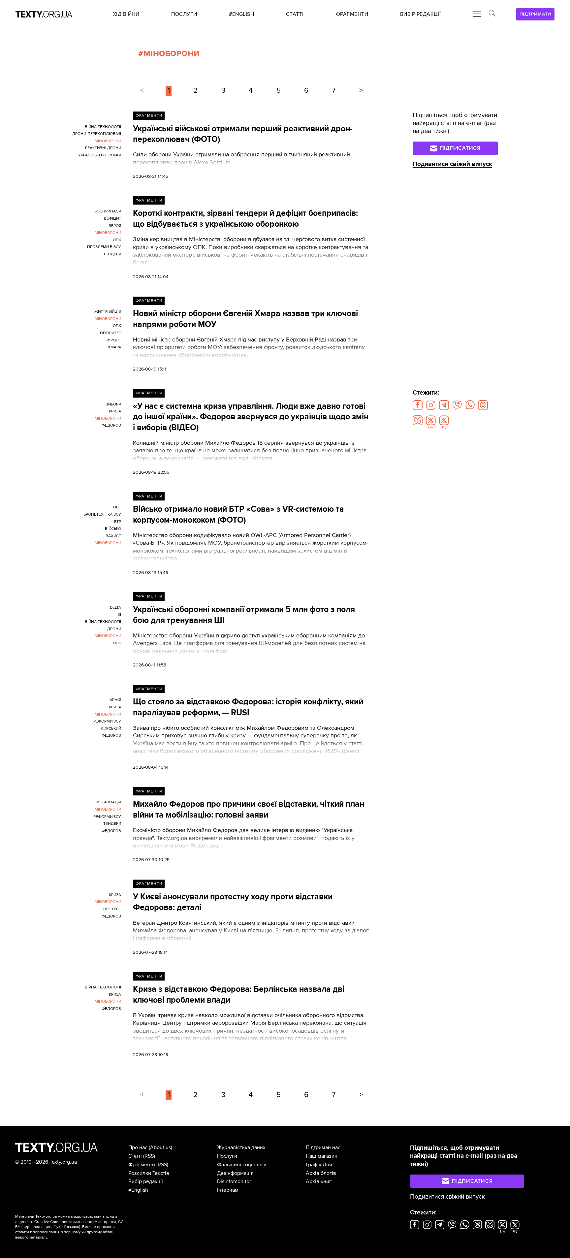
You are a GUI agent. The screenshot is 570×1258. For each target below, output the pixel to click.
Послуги (227, 1156)
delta (115, 607)
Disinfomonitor (234, 1181)
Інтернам (227, 1190)
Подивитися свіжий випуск (452, 164)
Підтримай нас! (324, 1147)
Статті (135, 1156)
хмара (114, 347)
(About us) (160, 1147)
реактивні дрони (103, 147)
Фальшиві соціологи (242, 1164)
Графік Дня (319, 1164)
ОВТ (117, 507)
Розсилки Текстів (148, 1173)
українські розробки (99, 155)
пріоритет (110, 333)
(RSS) (149, 1156)
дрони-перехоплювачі (96, 133)
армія (115, 699)
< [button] (142, 90)
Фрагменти (149, 115)
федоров (111, 425)
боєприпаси (107, 211)
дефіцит (112, 218)
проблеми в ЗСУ (104, 246)
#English (138, 1190)
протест (112, 909)
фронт (114, 340)
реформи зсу (107, 721)
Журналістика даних (241, 1147)
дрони (114, 629)
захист (113, 535)
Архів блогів (321, 1173)
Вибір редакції (145, 1181)
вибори (113, 404)
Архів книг (319, 1181)
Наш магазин (321, 1156)
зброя (115, 225)
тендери (112, 254)
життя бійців (107, 311)
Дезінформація (235, 1173)
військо (113, 528)
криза (115, 411)
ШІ (118, 614)
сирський (111, 728)
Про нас (137, 1147)
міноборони (108, 141)
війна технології (103, 126)
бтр (117, 521)
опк (117, 240)
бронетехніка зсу (102, 514)
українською (67, 1226)
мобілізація (108, 802)
